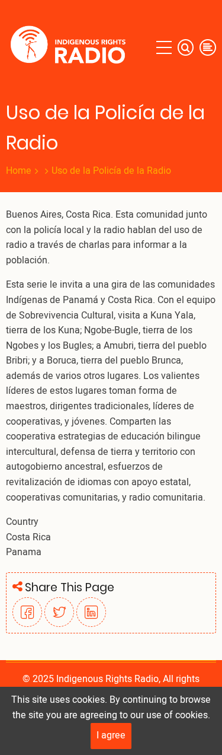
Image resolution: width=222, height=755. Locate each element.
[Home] (71, 47)
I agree (111, 735)
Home (18, 171)
